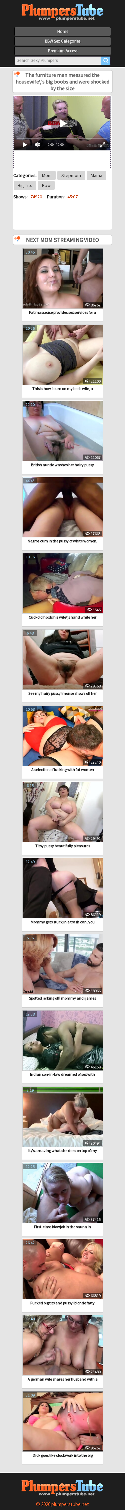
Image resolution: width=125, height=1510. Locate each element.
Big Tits (25, 185)
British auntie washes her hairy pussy (62, 464)
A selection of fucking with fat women (62, 769)
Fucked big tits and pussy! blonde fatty (62, 1302)
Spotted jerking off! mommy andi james (62, 998)
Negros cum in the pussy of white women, (62, 540)
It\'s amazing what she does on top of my (62, 1150)
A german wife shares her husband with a (63, 1379)
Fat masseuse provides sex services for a (62, 312)
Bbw (46, 185)
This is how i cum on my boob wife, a (62, 388)
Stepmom (71, 175)
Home (62, 31)
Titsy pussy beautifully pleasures (62, 845)
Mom (47, 175)
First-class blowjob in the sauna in (62, 1226)
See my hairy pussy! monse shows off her (62, 693)
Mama (96, 175)
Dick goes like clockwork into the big (63, 1455)
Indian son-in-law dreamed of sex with (62, 1074)
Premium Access (62, 51)
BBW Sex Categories (62, 41)
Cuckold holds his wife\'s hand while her (62, 617)
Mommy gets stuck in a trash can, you (63, 921)
